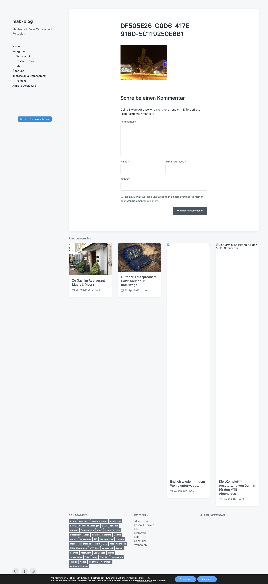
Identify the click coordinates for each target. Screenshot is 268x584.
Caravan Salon (87, 530)
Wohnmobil (23, 56)
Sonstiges (140, 540)
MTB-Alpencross (78, 548)
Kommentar (128, 121)
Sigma (111, 553)
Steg (94, 557)
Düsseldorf (75, 534)
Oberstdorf (107, 548)
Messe (73, 543)
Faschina (106, 534)
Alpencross (83, 521)
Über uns (18, 70)
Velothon (93, 562)
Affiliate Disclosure (24, 85)
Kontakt (21, 80)
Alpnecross (115, 521)
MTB (105, 543)
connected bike (112, 530)
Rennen (119, 548)
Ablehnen (207, 579)
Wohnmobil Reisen (79, 566)
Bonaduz (113, 525)
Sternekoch (117, 557)
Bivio (104, 525)
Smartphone (76, 557)
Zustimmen (185, 579)
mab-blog (22, 21)
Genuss (74, 539)
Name (125, 161)
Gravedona (85, 539)
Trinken (73, 562)
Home (16, 46)
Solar (87, 557)
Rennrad (74, 553)
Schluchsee (99, 553)
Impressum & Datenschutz (29, 75)
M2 (18, 66)
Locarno (120, 539)
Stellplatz (104, 557)
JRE (95, 539)
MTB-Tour (94, 548)
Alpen (73, 521)
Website (125, 179)
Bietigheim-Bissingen (88, 525)
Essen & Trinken (26, 61)
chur (99, 530)
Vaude (83, 562)
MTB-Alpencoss (118, 543)
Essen (86, 534)
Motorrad (140, 533)
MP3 (97, 543)
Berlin (73, 525)
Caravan (74, 530)
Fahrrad (96, 534)
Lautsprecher (106, 539)
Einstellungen (144, 580)
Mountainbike (86, 543)
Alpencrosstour (99, 521)
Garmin (117, 534)
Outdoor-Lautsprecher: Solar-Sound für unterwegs (138, 281)
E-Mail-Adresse (175, 161)
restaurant (86, 553)
